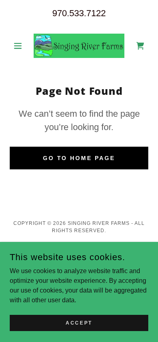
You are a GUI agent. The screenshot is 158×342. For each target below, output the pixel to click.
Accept (79, 322)
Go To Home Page (79, 158)
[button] (20, 46)
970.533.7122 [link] (79, 13)
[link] (79, 46)
